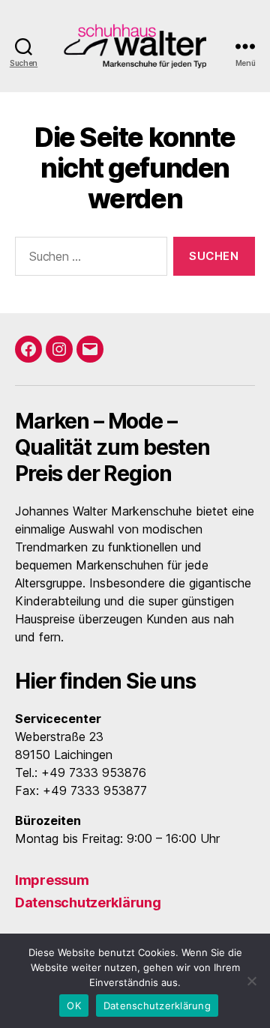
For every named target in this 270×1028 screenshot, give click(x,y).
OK (74, 1006)
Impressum (52, 880)
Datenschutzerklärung (88, 902)
